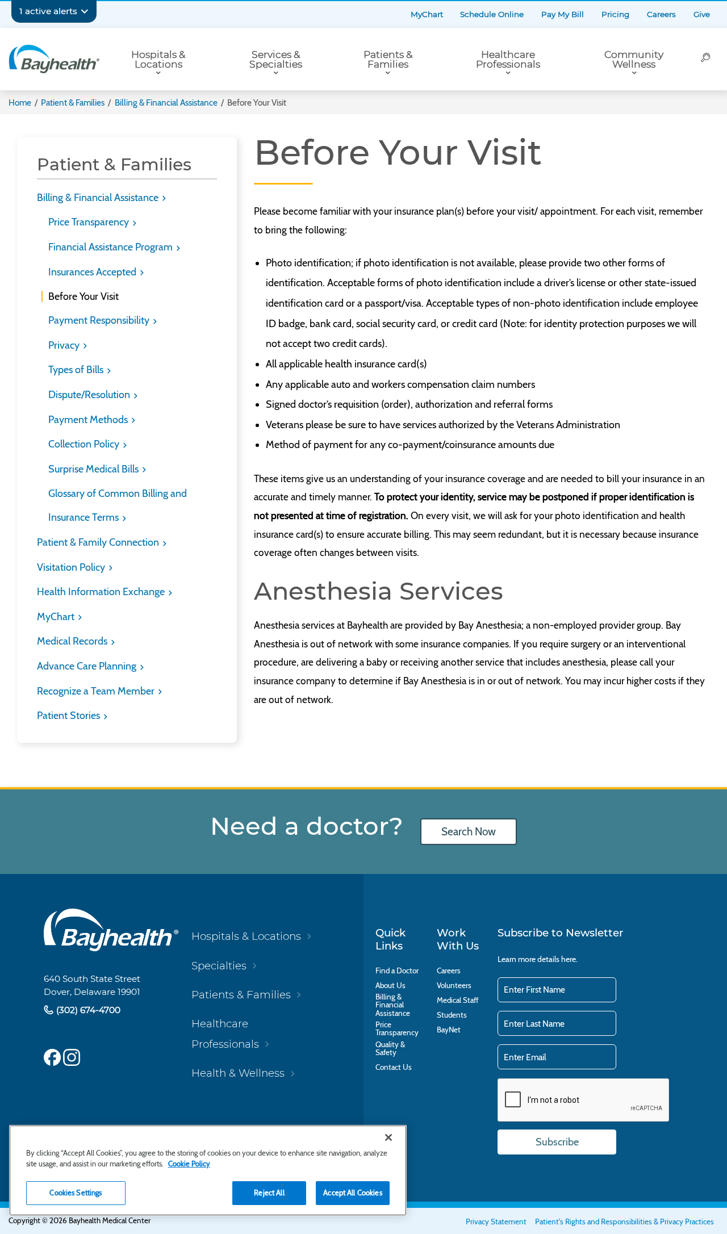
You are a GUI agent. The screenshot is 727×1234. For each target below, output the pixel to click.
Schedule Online (492, 14)
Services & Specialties (275, 59)
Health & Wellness (238, 1073)
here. (569, 959)
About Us (390, 985)
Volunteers (454, 985)
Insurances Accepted (93, 272)
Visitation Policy (72, 567)
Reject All (269, 1192)
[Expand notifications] (84, 11)
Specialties (218, 965)
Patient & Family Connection (99, 542)
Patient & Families (73, 102)
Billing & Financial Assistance (166, 102)
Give (701, 14)
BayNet (449, 1030)
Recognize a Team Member (97, 691)
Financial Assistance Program (111, 247)
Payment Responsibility (100, 320)
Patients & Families (388, 59)
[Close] (388, 1137)
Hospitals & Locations (158, 59)
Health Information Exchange (102, 591)
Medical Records (73, 641)
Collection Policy (85, 444)
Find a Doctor (397, 970)
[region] (208, 1170)
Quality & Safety (390, 1048)
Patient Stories (69, 715)
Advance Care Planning (88, 666)
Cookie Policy (189, 1163)
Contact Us (393, 1067)
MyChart (427, 14)
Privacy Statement (496, 1221)
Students (452, 1015)
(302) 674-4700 (87, 1010)
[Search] (705, 59)
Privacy (65, 345)
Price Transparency (89, 222)
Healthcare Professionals (508, 59)
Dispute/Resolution (90, 394)
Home (20, 102)
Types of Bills (77, 369)
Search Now (468, 831)
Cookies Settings (75, 1192)
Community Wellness (633, 59)
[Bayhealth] (54, 59)
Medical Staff (457, 1000)
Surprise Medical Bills (94, 469)
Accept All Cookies (352, 1192)
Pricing (615, 14)
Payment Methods (89, 419)
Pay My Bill (562, 14)
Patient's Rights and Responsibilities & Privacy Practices (624, 1221)
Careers (661, 14)
